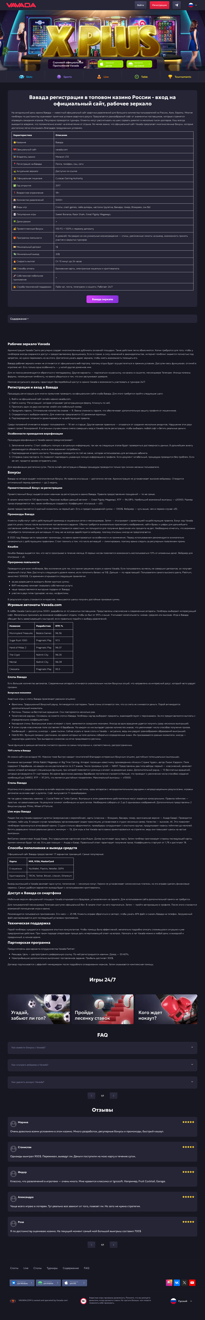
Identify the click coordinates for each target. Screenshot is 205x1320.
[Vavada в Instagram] (169, 1283)
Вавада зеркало (102, 299)
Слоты (14, 1268)
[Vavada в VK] (177, 1283)
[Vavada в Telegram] (176, 5)
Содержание (71, 1268)
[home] (21, 5)
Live (26, 1268)
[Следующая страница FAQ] (113, 1096)
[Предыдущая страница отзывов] (91, 1245)
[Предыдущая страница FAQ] (91, 1096)
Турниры (52, 1268)
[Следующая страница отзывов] (113, 1245)
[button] (201, 40)
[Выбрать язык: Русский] (193, 5)
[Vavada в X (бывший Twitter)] (184, 1283)
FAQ (86, 1268)
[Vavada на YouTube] (192, 1283)
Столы (37, 1268)
